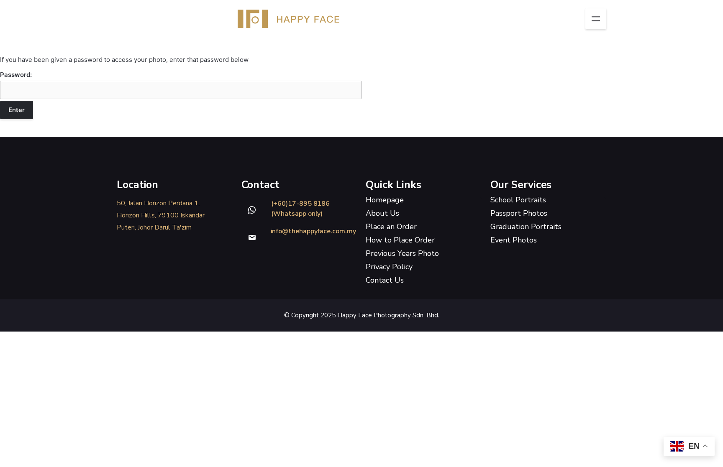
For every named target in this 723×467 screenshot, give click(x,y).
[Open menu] (595, 18)
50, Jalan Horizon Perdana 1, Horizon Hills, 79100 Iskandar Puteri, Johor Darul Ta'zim (161, 215)
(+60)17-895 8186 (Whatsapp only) (300, 208)
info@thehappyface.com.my (313, 231)
